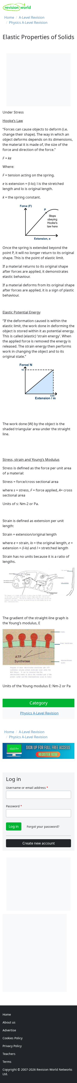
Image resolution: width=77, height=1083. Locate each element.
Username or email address (26, 788)
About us (9, 1022)
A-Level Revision (31, 17)
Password (13, 806)
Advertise (9, 1030)
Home (9, 17)
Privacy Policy (12, 1046)
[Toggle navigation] (69, 7)
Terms (7, 1062)
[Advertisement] (38, 952)
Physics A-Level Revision (28, 22)
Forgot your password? (43, 827)
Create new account (38, 843)
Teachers (9, 1054)
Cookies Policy (12, 1038)
